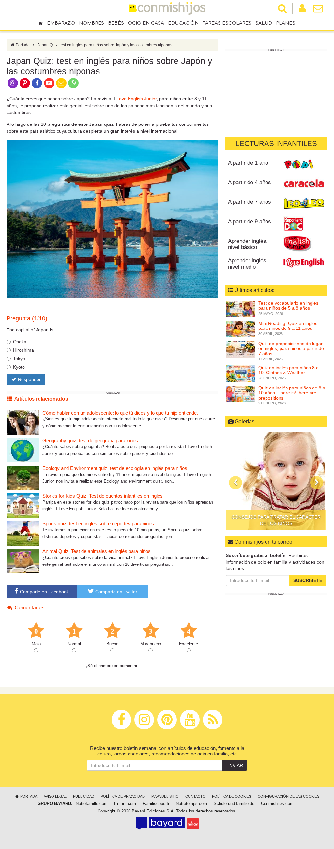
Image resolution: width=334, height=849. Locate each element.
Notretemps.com (191, 803)
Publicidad (83, 796)
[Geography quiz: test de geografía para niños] (23, 449)
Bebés (116, 23)
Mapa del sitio (165, 796)
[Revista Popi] (303, 165)
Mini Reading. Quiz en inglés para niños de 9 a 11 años (287, 326)
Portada (22, 45)
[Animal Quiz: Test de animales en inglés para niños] (23, 560)
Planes (285, 23)
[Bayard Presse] (160, 823)
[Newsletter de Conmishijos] (61, 82)
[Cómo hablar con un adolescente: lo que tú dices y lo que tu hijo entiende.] (23, 422)
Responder (29, 379)
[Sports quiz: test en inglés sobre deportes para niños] (23, 533)
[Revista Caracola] (303, 184)
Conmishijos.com (277, 803)
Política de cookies (231, 796)
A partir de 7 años (249, 202)
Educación (183, 23)
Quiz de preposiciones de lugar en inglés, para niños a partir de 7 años (291, 348)
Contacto (195, 796)
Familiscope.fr (156, 803)
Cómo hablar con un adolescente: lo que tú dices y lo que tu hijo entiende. (120, 413)
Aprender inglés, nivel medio (248, 263)
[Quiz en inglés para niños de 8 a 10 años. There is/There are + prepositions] (240, 393)
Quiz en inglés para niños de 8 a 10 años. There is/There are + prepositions (291, 393)
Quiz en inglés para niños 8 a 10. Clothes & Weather (288, 370)
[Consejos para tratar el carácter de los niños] (276, 481)
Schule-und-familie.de (234, 803)
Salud (263, 23)
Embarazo (61, 23)
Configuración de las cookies (288, 796)
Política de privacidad (123, 796)
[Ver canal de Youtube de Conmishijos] (49, 82)
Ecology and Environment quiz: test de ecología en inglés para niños (114, 468)
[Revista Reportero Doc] (303, 224)
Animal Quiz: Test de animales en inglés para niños (96, 551)
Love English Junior (136, 98)
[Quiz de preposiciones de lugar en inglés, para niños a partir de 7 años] (240, 348)
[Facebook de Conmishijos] (37, 82)
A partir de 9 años (249, 221)
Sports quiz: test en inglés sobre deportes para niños (98, 523)
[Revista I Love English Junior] (303, 243)
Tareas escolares (227, 23)
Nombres (91, 23)
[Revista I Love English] (303, 263)
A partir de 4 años (249, 182)
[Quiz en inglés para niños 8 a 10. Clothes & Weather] (240, 373)
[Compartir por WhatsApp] (74, 82)
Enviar (234, 765)
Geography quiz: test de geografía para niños (90, 440)
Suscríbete (307, 580)
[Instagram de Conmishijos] (13, 82)
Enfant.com (125, 803)
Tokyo (19, 358)
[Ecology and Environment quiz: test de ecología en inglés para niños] (23, 477)
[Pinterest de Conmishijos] (25, 82)
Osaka (19, 341)
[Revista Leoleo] (303, 204)
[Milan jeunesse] (193, 823)
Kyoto (19, 367)
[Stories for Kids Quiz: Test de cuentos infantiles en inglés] (23, 505)
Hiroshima (23, 350)
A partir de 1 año (248, 163)
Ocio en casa (146, 23)
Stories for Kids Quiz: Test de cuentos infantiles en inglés (102, 496)
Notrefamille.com (92, 803)
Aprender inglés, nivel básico (248, 244)
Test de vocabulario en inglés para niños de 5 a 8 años (288, 305)
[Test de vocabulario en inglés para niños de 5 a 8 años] (240, 308)
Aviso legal (55, 796)
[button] (235, 482)
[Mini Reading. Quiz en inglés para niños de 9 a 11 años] (240, 328)
